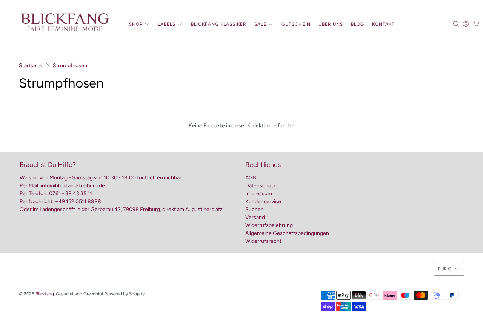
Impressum (258, 193)
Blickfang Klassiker (218, 24)
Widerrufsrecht (263, 241)
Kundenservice (263, 201)
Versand (255, 217)
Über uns (330, 24)
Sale (260, 24)
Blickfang (44, 293)
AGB (250, 177)
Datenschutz (260, 185)
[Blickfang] (64, 24)
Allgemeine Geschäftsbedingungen (287, 233)
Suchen (254, 209)
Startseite (30, 65)
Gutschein (296, 24)
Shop (136, 24)
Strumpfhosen (70, 65)
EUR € (444, 269)
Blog (357, 24)
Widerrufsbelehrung (269, 225)
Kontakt (383, 24)
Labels (166, 24)
